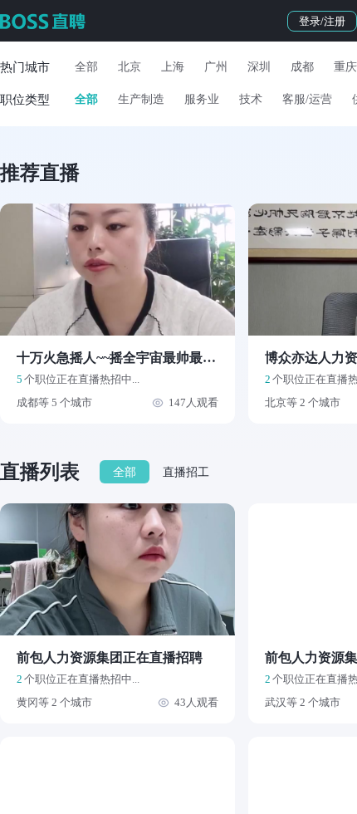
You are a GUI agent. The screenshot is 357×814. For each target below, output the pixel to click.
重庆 (345, 67)
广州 (215, 67)
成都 (302, 67)
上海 (172, 67)
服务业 (201, 99)
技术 (250, 99)
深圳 (259, 67)
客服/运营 (307, 99)
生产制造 (141, 99)
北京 (129, 67)
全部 (86, 67)
